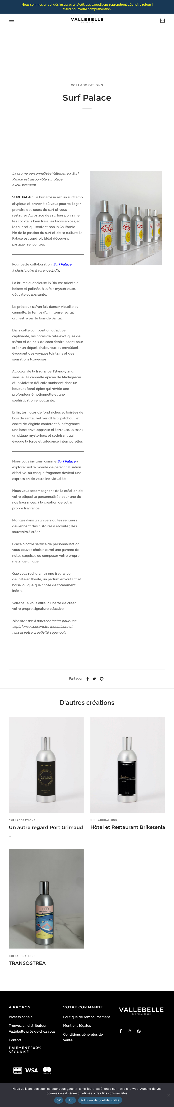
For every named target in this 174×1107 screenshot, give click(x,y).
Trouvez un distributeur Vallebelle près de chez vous (32, 1029)
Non (71, 1100)
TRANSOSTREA (27, 963)
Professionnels (20, 1017)
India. (55, 270)
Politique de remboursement (86, 1017)
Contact (15, 1040)
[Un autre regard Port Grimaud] (46, 765)
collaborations (87, 85)
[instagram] (129, 1031)
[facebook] (121, 1031)
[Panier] (162, 20)
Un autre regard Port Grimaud (46, 827)
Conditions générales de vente (83, 1037)
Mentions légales (77, 1026)
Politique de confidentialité (100, 1100)
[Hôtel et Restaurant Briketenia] (127, 765)
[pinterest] (138, 1031)
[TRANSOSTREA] (46, 899)
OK (58, 1100)
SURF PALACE (23, 197)
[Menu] (11, 20)
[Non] (168, 1095)
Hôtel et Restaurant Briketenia (127, 827)
